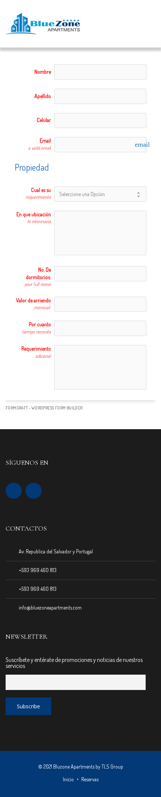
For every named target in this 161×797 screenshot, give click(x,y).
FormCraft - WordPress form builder (44, 407)
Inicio (68, 779)
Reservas (89, 779)
